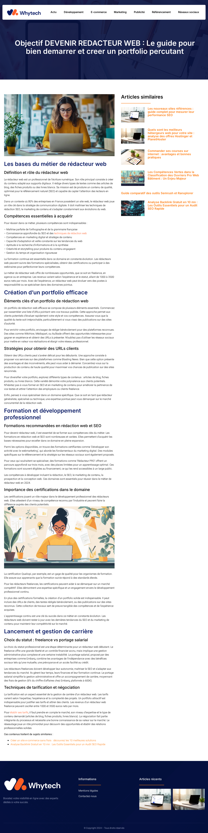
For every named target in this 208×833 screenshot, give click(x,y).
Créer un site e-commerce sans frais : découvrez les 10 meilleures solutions (53, 740)
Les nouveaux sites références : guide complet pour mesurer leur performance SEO (171, 112)
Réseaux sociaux (188, 12)
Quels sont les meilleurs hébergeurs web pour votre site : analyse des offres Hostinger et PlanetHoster (171, 134)
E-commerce (99, 12)
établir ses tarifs (19, 712)
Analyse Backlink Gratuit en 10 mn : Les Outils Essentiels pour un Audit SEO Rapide (58, 744)
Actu (54, 12)
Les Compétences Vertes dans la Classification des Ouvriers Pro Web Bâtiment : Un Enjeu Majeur (173, 175)
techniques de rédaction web (70, 233)
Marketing (120, 12)
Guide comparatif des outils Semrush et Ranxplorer (157, 193)
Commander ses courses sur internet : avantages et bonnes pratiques (169, 154)
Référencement (161, 12)
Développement (74, 12)
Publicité (139, 12)
